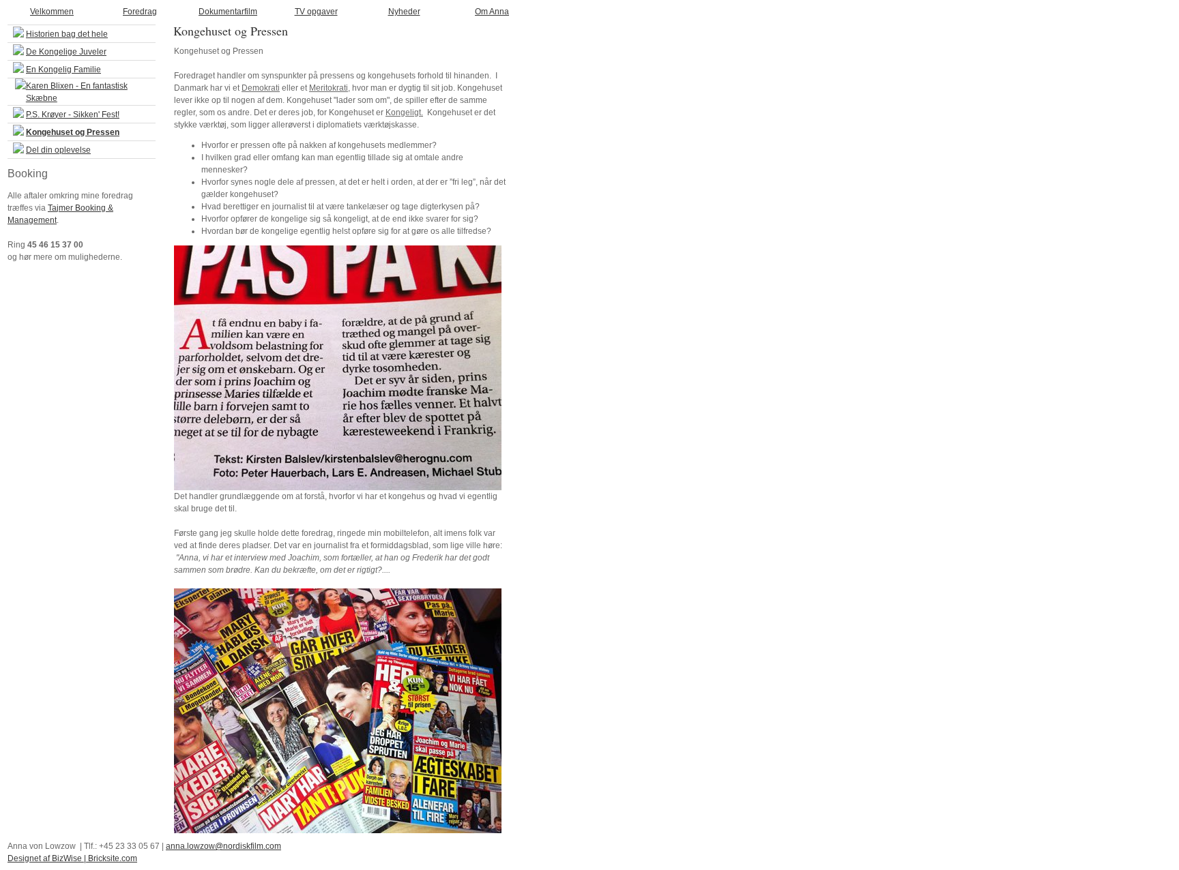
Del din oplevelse (58, 150)
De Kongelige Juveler (66, 52)
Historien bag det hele (67, 34)
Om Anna (492, 11)
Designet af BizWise (45, 858)
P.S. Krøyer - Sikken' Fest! (72, 114)
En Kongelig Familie (63, 69)
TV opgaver (316, 11)
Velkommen (52, 11)
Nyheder (404, 11)
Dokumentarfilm (228, 11)
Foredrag (140, 11)
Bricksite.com (112, 858)
